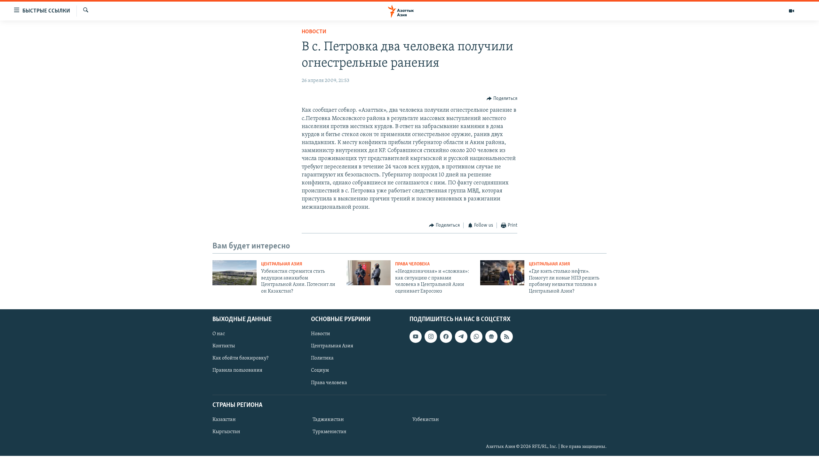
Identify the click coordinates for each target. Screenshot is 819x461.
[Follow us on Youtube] (416, 336)
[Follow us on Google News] (491, 336)
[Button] (502, 98)
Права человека (412, 264)
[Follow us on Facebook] (446, 336)
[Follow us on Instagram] (431, 336)
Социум (320, 370)
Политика (322, 358)
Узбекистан (425, 419)
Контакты (223, 346)
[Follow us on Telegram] (461, 336)
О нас (218, 333)
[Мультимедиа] (791, 10)
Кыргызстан (226, 431)
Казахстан (224, 419)
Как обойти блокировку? (240, 358)
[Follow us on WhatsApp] (476, 336)
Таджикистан (328, 419)
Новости (314, 32)
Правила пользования (237, 370)
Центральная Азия (281, 264)
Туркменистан (329, 431)
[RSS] (506, 336)
